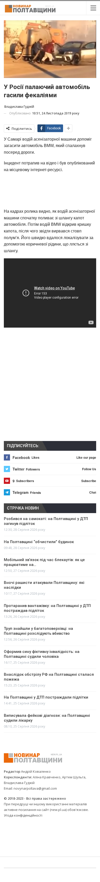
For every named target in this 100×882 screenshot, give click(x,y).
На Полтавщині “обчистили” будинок (39, 542)
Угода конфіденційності (23, 815)
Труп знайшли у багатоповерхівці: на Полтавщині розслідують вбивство (38, 631)
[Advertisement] (50, 190)
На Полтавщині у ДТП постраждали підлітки (46, 697)
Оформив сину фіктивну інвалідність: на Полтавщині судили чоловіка (41, 654)
